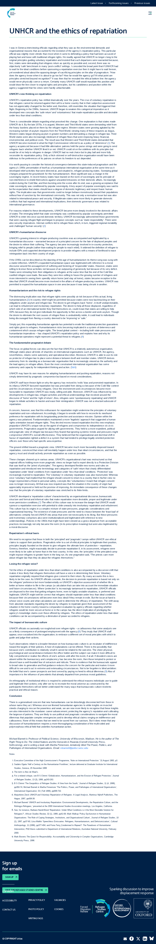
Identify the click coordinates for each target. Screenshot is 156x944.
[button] (151, 13)
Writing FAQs (35, 918)
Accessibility (9, 900)
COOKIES (58, 909)
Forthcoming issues (119, 3)
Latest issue (96, 3)
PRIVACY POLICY (36, 900)
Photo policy (36, 909)
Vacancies (60, 900)
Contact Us (8, 910)
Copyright (8, 891)
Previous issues (142, 3)
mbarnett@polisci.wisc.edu (74, 748)
